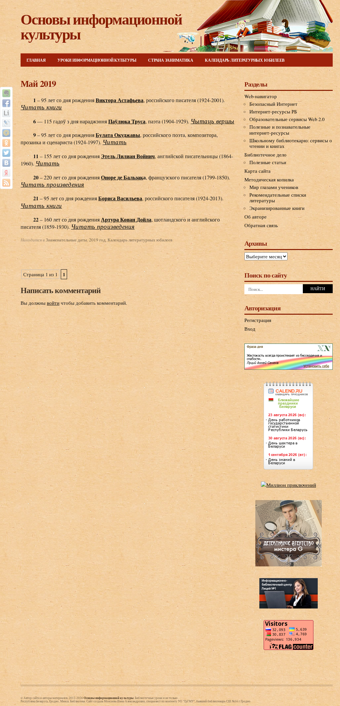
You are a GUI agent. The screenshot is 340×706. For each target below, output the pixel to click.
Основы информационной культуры (101, 26)
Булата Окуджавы (118, 135)
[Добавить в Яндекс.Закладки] (6, 173)
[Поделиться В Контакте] (6, 163)
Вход (249, 328)
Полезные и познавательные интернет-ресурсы (279, 129)
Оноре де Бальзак (122, 177)
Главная (36, 60)
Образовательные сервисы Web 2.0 (286, 119)
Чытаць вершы (212, 121)
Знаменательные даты (66, 240)
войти (53, 302)
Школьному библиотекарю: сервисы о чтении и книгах (290, 143)
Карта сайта (257, 170)
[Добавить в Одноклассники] (6, 143)
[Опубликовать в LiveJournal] (6, 123)
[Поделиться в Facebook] (6, 103)
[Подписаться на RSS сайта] (6, 183)
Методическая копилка (269, 179)
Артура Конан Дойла (126, 219)
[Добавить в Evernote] (6, 93)
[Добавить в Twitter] (6, 153)
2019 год (97, 240)
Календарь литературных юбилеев (245, 60)
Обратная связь (261, 225)
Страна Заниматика (170, 60)
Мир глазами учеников (273, 187)
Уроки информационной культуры (96, 60)
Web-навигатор (260, 96)
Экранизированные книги (276, 208)
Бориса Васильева (120, 198)
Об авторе (255, 216)
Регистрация (257, 320)
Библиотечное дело (265, 154)
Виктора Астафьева (119, 100)
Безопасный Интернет (273, 103)
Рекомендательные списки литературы (277, 197)
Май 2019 (38, 83)
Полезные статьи (267, 162)
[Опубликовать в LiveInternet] (6, 113)
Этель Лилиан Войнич (128, 156)
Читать (115, 142)
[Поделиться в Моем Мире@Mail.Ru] (6, 133)
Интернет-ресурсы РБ (273, 111)
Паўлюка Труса (126, 121)
